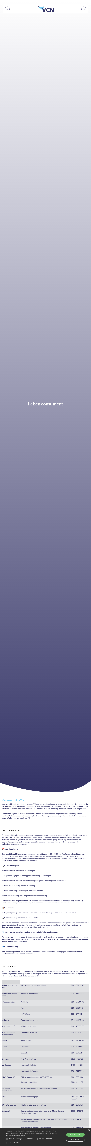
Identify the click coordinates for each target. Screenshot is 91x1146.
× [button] (89, 1130)
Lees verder (21, 1135)
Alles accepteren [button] (75, 1134)
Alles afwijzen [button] (75, 1139)
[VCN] (45, 9)
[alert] (45, 1137)
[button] (31, 1142)
